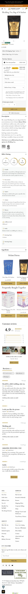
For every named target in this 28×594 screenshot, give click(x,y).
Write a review (14, 362)
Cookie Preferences (7, 585)
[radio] (14, 62)
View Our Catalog (20, 525)
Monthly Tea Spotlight (5, 507)
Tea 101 (4, 503)
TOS (9, 583)
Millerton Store (5, 500)
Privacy (13, 583)
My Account (18, 494)
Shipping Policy (19, 503)
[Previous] (4, 41)
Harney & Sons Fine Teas (12, 581)
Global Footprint (6, 531)
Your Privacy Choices (20, 516)
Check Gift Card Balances (19, 537)
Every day (7, 78)
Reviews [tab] (7, 368)
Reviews (4, 528)
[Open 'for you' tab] (3, 591)
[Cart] (25, 8)
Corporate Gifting (19, 506)
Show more (14, 477)
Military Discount (6, 539)
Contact (17, 533)
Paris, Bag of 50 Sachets (8, 277)
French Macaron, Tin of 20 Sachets (8, 310)
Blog (3, 536)
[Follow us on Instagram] (9, 565)
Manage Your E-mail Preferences (20, 512)
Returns (17, 500)
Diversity (4, 533)
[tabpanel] (14, 426)
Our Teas (4, 494)
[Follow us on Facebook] (3, 565)
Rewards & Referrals (20, 497)
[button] (14, 335)
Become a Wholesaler (20, 528)
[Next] (24, 41)
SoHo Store (4, 497)
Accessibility (19, 583)
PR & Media (18, 531)
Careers (17, 541)
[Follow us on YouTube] (12, 565)
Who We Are (5, 525)
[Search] (4, 8)
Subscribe (14, 561)
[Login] (23, 8)
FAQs (16, 509)
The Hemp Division (7, 511)
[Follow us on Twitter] (6, 565)
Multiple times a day (9, 75)
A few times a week (9, 82)
